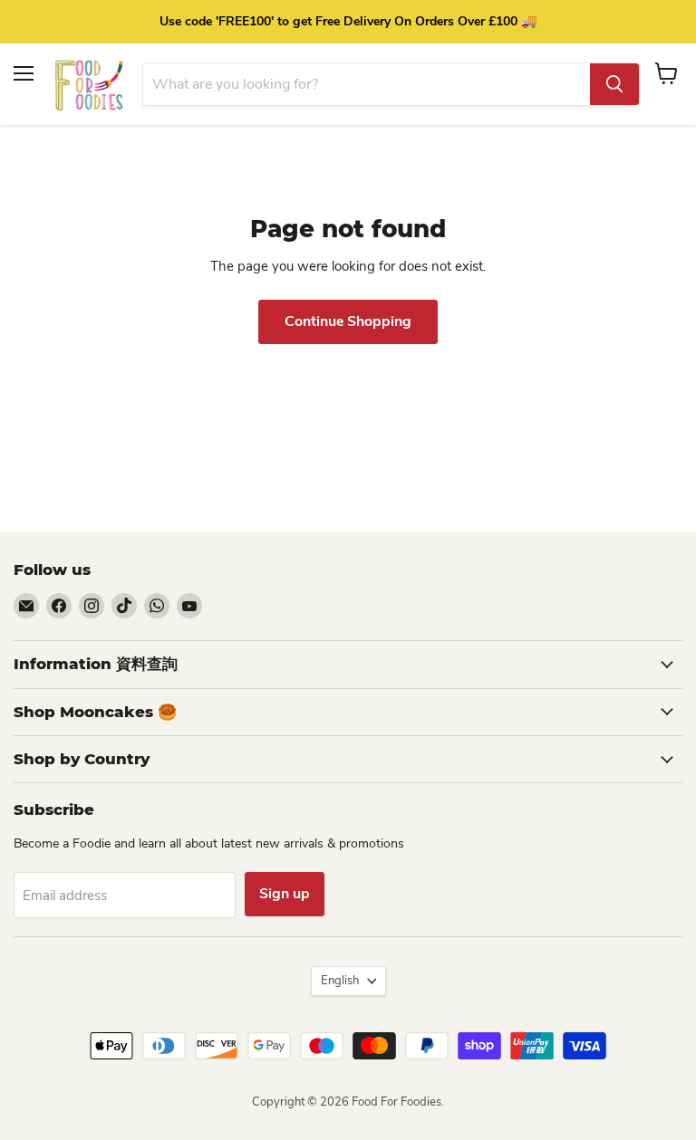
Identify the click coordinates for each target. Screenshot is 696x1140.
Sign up (284, 894)
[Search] (614, 84)
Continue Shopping (348, 321)
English (340, 980)
